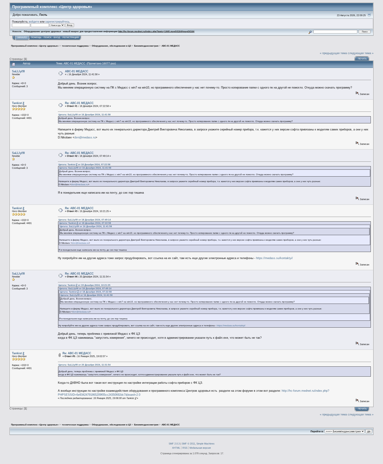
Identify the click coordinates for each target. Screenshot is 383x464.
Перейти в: (317, 431)
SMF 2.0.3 (174, 443)
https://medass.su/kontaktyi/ (274, 258)
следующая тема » (360, 53)
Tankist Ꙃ (18, 103)
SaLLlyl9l (18, 71)
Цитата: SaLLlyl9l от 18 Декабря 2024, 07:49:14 (85, 219)
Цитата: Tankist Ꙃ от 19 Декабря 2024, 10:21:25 (84, 285)
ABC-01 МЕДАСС (76, 71)
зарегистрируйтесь (57, 21)
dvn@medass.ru (85, 137)
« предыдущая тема (333, 53)
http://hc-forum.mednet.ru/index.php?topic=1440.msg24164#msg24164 (156, 31)
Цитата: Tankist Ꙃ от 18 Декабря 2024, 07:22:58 (84, 164)
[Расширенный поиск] (310, 31)
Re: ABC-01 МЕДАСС (79, 103)
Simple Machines (205, 443)
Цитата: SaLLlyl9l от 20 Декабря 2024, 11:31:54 (85, 365)
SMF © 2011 (188, 443)
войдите (34, 21)
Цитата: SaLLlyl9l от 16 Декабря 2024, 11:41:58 (85, 114)
